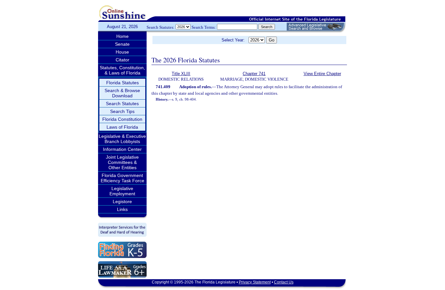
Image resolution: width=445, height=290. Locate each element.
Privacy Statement (255, 282)
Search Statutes (122, 103)
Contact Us (284, 282)
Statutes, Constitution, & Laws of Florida (122, 70)
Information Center (122, 149)
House (122, 52)
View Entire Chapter (322, 73)
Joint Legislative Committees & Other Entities (122, 162)
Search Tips (122, 111)
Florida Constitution (122, 119)
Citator (122, 59)
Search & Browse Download (122, 93)
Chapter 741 (254, 73)
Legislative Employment (122, 191)
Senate (122, 44)
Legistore (122, 201)
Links (122, 209)
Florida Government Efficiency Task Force (122, 178)
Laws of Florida (122, 127)
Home (122, 36)
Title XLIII (181, 73)
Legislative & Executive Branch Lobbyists (122, 139)
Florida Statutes (122, 82)
